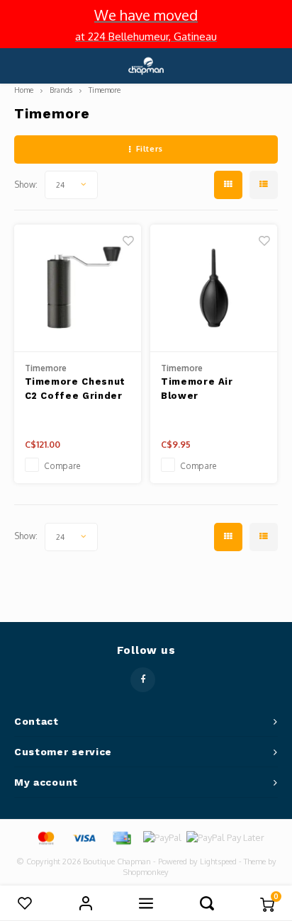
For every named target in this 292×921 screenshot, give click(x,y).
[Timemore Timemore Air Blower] (213, 288)
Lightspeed (218, 861)
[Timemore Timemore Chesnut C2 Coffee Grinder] (77, 288)
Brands (61, 89)
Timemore (104, 89)
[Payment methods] (45, 836)
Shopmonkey (146, 872)
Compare (62, 465)
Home (23, 89)
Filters (149, 149)
